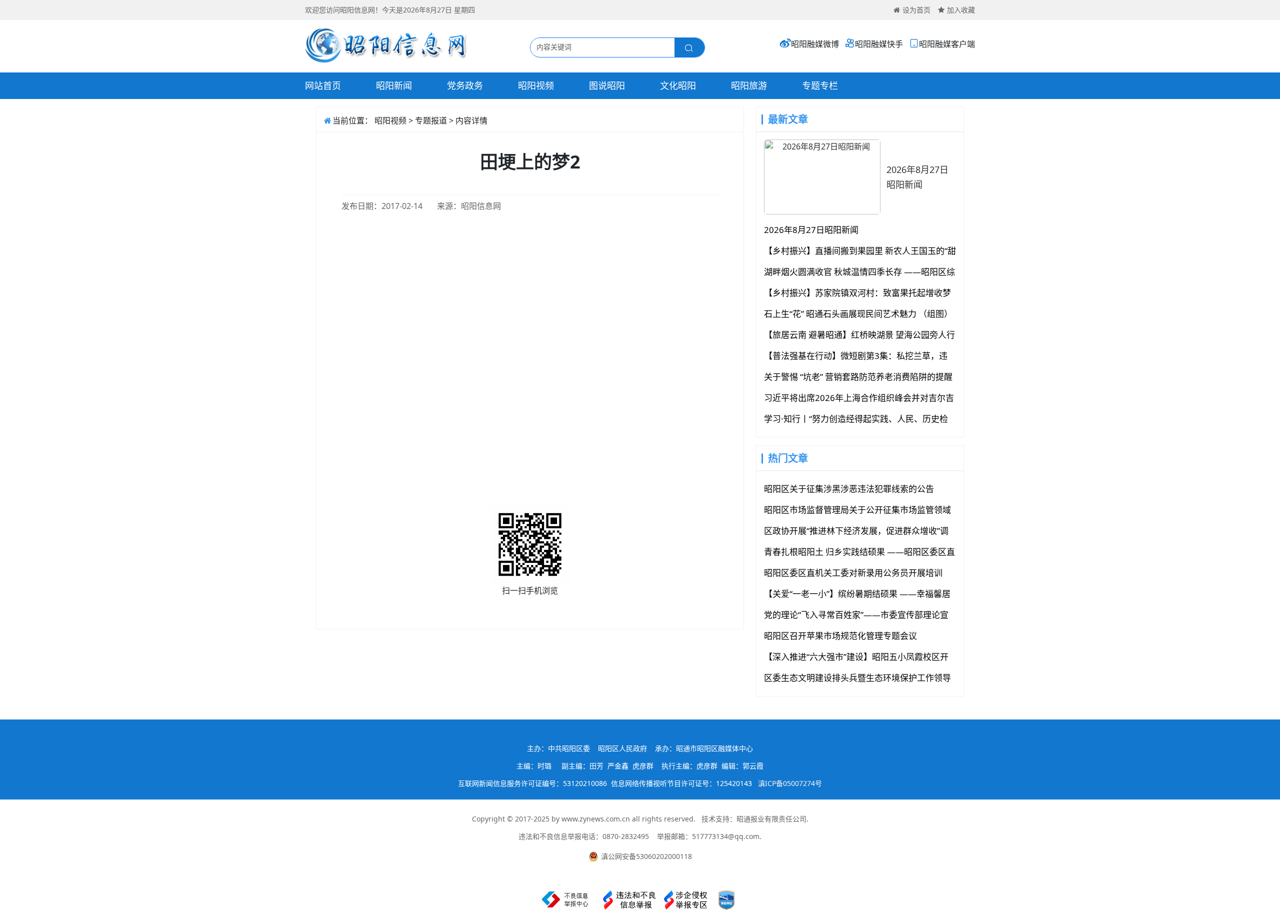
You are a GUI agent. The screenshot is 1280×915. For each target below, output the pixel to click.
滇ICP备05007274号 (790, 783)
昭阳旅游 (749, 86)
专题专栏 (820, 86)
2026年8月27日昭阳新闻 (917, 177)
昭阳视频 (536, 86)
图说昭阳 (607, 86)
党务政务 (465, 86)
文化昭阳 (678, 86)
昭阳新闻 (394, 86)
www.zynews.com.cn (596, 819)
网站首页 (323, 86)
